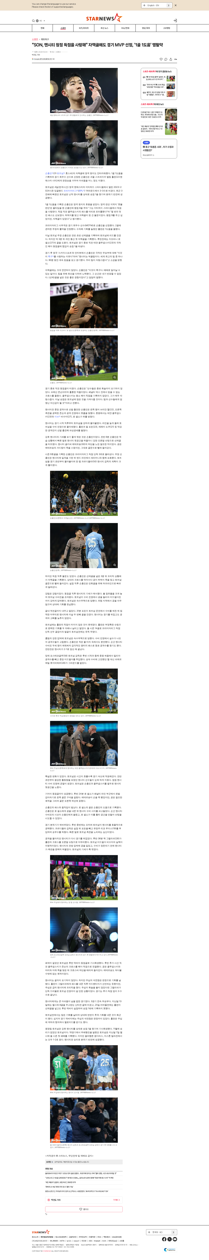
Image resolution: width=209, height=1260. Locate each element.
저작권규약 (83, 1237)
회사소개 (35, 1237)
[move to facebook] (164, 1239)
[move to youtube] (175, 1239)
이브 (57, 416)
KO (41, 21)
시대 (90, 1241)
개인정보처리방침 (47, 1237)
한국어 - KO (157, 1232)
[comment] (165, 59)
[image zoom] (114, 110)
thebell (97, 1241)
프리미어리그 (70, 190)
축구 (50, 256)
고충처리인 (73, 1237)
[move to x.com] (169, 1239)
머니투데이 (54, 1241)
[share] (170, 59)
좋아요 (86, 1209)
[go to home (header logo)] (104, 17)
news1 (76, 1241)
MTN (62, 1241)
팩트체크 (107, 1237)
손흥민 (48, 173)
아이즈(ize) (112, 1241)
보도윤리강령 (117, 1237)
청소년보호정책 (60, 1237)
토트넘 (60, 173)
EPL (81, 190)
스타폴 (121, 1241)
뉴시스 (69, 1241)
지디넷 (84, 1241)
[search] (33, 20)
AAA (104, 1241)
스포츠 (35, 39)
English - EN (153, 5)
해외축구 (45, 39)
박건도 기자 (36, 55)
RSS (99, 1237)
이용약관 (92, 1237)
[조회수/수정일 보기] (43, 52)
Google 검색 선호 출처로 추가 (43, 59)
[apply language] (169, 5)
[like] (161, 59)
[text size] (175, 59)
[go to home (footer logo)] (41, 1231)
